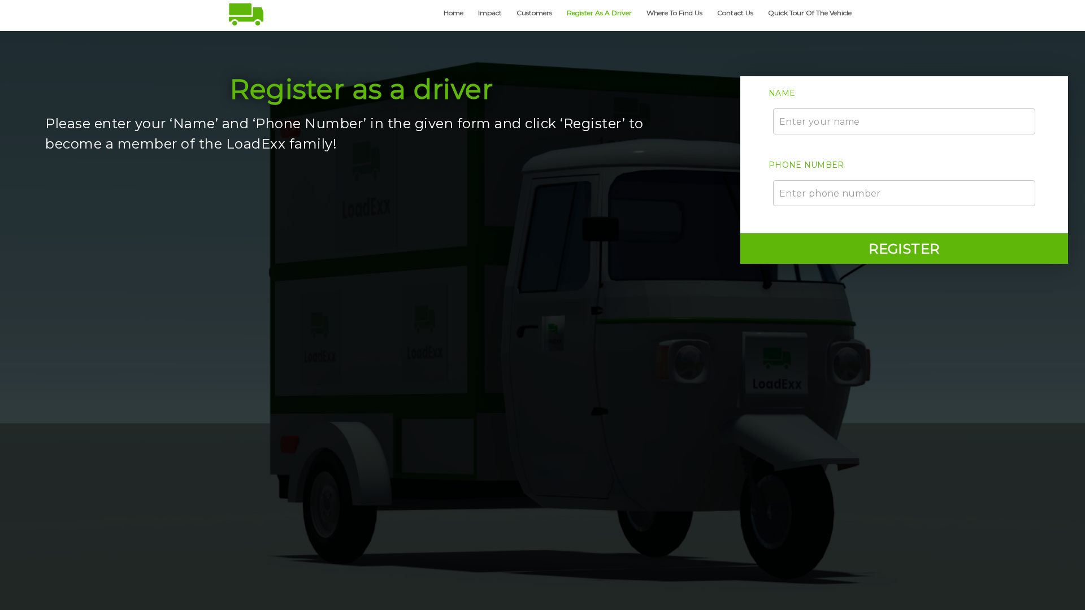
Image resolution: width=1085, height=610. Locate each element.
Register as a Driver (599, 12)
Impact (490, 12)
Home (453, 12)
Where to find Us (674, 12)
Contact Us (735, 12)
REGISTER (904, 249)
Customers (534, 12)
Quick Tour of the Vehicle (810, 12)
